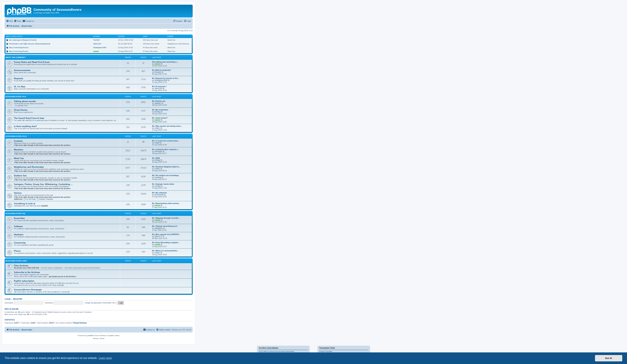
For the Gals (31, 199)
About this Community (15, 57)
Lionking (157, 177)
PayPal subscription (24, 281)
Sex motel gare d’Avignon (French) (23, 40)
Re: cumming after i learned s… (165, 149)
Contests (18, 141)
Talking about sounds (25, 101)
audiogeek (158, 228)
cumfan (157, 186)
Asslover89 (158, 195)
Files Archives (21, 265)
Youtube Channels (46, 199)
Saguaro (157, 103)
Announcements (22, 70)
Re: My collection (159, 193)
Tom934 (96, 40)
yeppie (96, 51)
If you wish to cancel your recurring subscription (276, 351)
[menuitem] (9, 21)
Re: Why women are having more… (167, 126)
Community (20, 243)
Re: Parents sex (158, 101)
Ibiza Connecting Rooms (18, 48)
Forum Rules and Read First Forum (32, 62)
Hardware (18, 234)
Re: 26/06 (156, 158)
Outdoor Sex (20, 175)
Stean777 (158, 236)
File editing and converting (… (165, 62)
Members (18, 149)
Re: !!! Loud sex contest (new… (165, 141)
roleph (156, 143)
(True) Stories (20, 110)
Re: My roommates (160, 110)
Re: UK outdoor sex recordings (165, 175)
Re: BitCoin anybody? (161, 70)
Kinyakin (157, 72)
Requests (18, 78)
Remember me (109, 303)
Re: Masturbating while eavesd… (166, 203)
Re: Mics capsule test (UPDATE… (166, 234)
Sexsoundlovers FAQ (15, 213)
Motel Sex (19, 158)
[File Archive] (19, 10)
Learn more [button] (105, 358)
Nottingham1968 (99, 48)
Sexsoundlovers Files (16, 136)
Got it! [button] (608, 358)
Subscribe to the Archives (27, 272)
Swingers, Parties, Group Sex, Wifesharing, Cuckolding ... (43, 184)
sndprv (157, 128)
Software (18, 226)
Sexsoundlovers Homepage (28, 289)
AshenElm (158, 151)
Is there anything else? (25, 126)
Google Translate (325, 351)
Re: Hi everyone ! (159, 86)
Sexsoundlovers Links (16, 261)
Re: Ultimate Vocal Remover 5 (164, 226)
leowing (157, 112)
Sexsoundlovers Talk (15, 96)
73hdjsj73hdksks (79, 323)
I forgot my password (93, 303)
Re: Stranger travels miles (163, 184)
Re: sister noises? (160, 118)
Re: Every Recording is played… (166, 242)
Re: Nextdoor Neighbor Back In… (166, 167)
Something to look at (24, 203)
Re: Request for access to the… (165, 78)
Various (18, 193)
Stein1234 (97, 44)
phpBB (90, 335)
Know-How (19, 218)
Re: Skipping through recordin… (166, 218)
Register (17, 299)
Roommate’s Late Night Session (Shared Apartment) (29, 44)
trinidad (157, 160)
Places (17, 251)
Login (7, 299)
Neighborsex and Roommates (29, 167)
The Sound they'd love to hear (29, 118)
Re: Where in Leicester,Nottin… (165, 251)
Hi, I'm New (19, 86)
